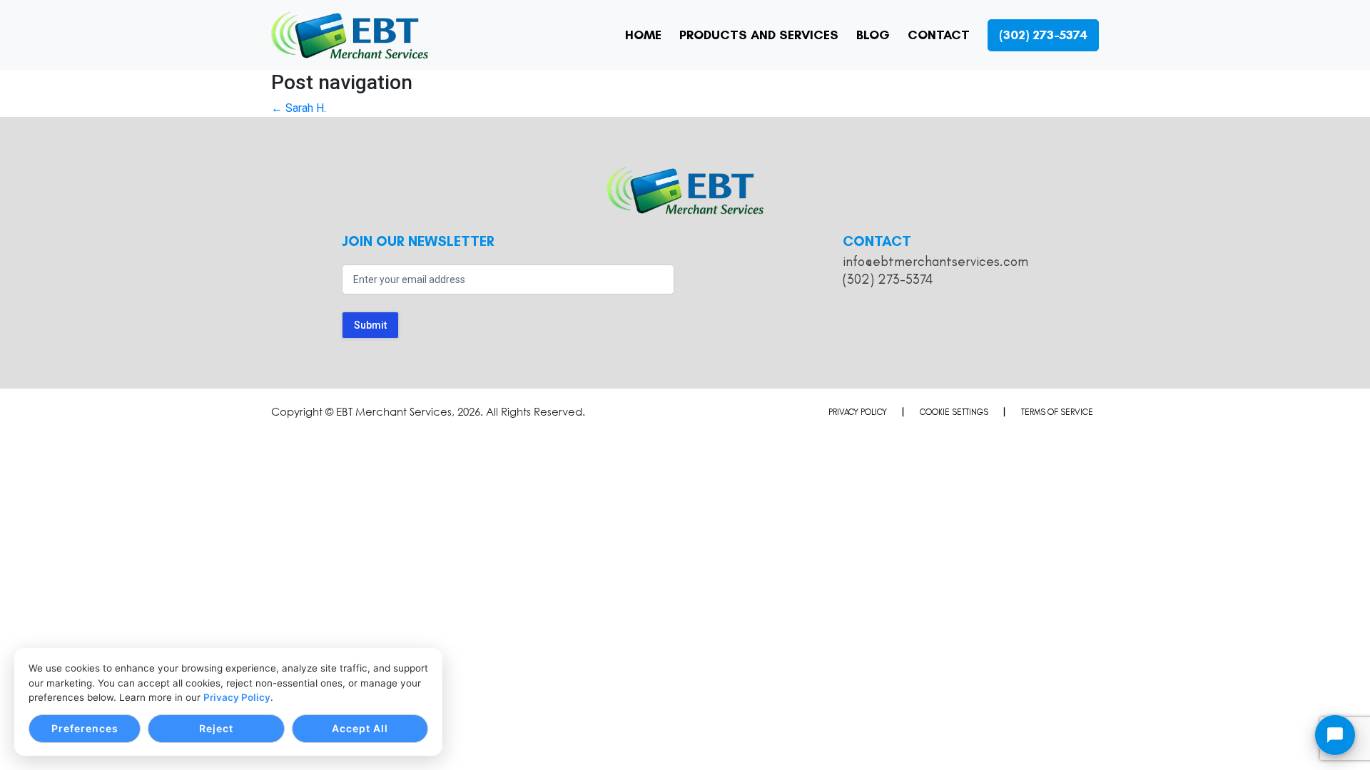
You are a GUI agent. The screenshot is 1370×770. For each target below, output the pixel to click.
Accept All (360, 728)
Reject (216, 728)
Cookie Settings (954, 412)
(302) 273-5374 (888, 279)
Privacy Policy (236, 697)
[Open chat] (1335, 735)
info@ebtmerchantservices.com (935, 261)
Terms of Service (1057, 412)
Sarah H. (298, 108)
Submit (370, 325)
